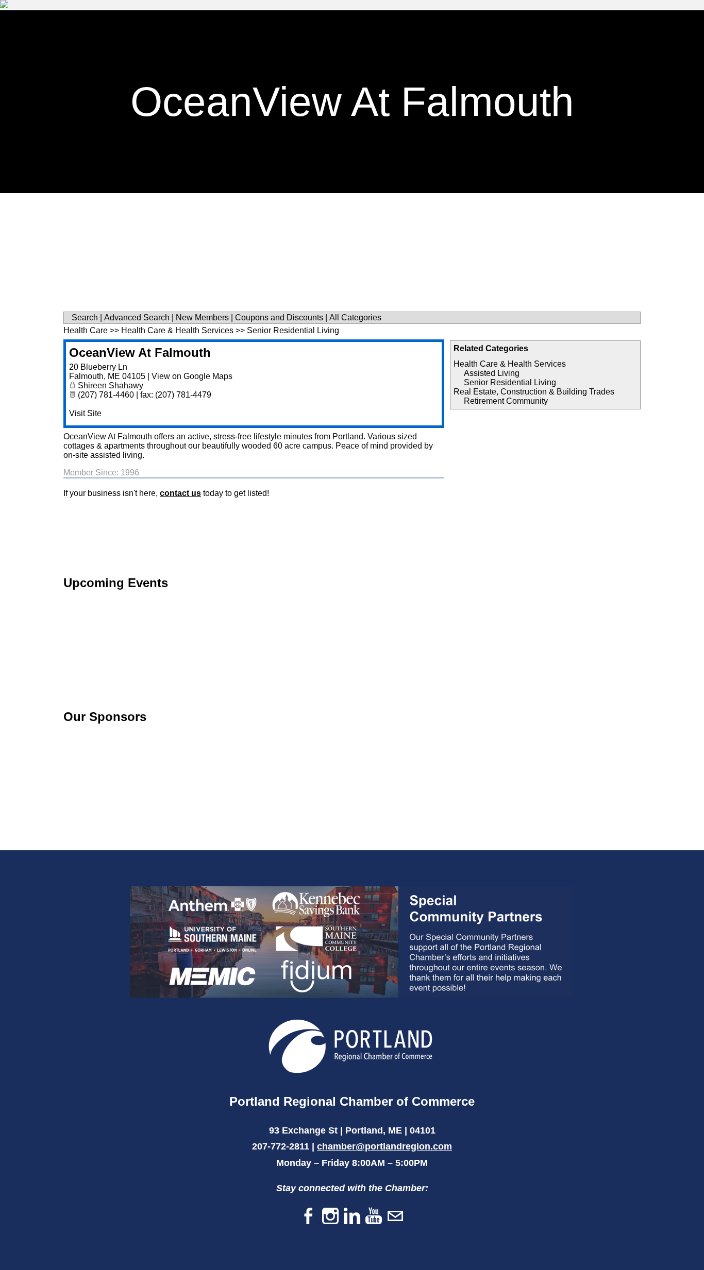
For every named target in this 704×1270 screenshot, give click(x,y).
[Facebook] (308, 1216)
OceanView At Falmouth (140, 352)
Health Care (85, 330)
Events (536, 23)
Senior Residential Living (510, 382)
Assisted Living (491, 373)
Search (85, 317)
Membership (305, 23)
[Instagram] (330, 1216)
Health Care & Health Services (510, 363)
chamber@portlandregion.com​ (384, 1146)
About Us (255, 48)
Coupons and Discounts (279, 317)
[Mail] (395, 1216)
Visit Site (85, 413)
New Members (202, 317)
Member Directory (390, 23)
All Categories (355, 317)
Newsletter (474, 23)
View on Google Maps (192, 376)
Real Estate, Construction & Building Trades (534, 391)
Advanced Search (137, 317)
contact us (180, 493)
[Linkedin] (352, 1216)
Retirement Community (506, 401)
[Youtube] (373, 1216)
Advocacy (595, 23)
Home (247, 23)
